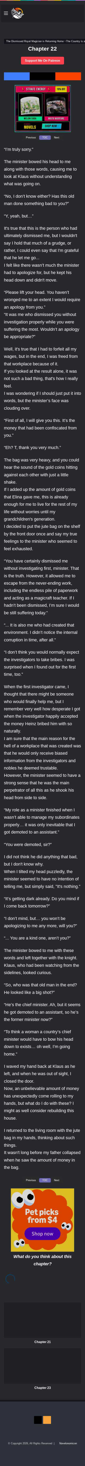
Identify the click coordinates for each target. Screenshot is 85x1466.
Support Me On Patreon (42, 60)
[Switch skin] (72, 14)
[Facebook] (17, 76)
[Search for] (79, 14)
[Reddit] (68, 76)
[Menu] (6, 14)
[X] (42, 76)
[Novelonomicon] (17, 13)
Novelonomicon (68, 1443)
